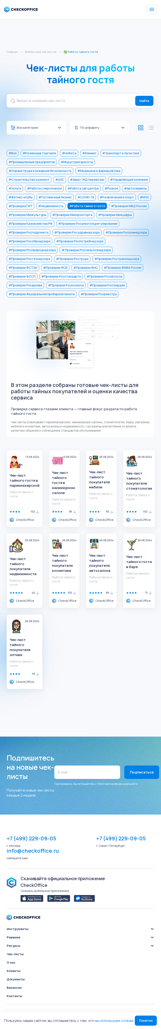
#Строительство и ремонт (29, 180)
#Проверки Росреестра (99, 294)
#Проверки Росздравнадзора (77, 232)
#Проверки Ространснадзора (116, 259)
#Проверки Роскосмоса (66, 285)
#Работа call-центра (83, 188)
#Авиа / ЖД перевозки (87, 180)
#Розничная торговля (39, 153)
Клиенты (14, 971)
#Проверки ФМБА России (122, 268)
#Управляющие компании (129, 180)
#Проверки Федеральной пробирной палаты (42, 294)
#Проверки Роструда (72, 259)
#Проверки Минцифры (115, 215)
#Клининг (89, 153)
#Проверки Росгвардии (107, 285)
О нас (11, 962)
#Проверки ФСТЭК (23, 268)
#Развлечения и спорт (117, 197)
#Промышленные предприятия (32, 162)
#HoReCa (69, 153)
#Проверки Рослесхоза (104, 276)
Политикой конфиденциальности (117, 784)
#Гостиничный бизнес (55, 197)
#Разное (111, 188)
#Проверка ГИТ (20, 206)
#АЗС (59, 180)
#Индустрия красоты (77, 162)
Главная (12, 52)
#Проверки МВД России (129, 206)
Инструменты (18, 929)
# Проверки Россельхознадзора (86, 250)
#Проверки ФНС (85, 268)
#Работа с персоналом (44, 188)
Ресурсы (13, 946)
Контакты (14, 996)
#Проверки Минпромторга (72, 215)
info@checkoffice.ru (33, 851)
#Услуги (15, 188)
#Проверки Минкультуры (27, 215)
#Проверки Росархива (25, 285)
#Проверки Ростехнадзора (29, 259)
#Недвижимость (51, 206)
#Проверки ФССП (22, 276)
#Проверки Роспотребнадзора (79, 241)
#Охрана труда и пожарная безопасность (40, 171)
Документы (16, 979)
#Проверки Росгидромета (28, 232)
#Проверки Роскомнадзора (126, 232)
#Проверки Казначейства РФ (30, 224)
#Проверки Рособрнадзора (29, 241)
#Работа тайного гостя (87, 206)
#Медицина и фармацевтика (98, 171)
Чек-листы (15, 954)
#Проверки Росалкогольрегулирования (87, 224)
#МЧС (144, 197)
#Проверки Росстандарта (61, 276)
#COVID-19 (86, 197)
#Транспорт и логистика (120, 153)
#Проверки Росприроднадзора (32, 250)
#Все (13, 153)
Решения (13, 937)
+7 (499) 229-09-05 (31, 839)
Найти (144, 101)
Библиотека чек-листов (41, 52)
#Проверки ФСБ (55, 268)
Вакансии (14, 988)
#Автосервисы (135, 188)
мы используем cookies (114, 1020)
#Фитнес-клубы (20, 197)
